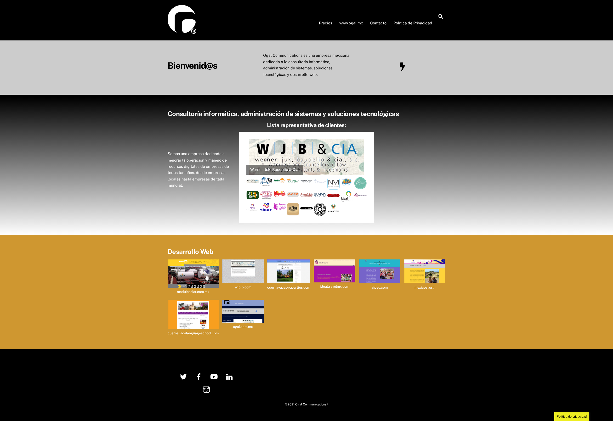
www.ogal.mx (351, 23)
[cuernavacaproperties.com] (288, 280)
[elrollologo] (347, 183)
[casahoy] (293, 193)
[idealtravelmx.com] (334, 279)
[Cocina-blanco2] (360, 186)
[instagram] (207, 389)
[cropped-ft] (306, 206)
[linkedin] (230, 376)
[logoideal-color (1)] (347, 198)
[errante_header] (293, 212)
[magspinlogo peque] (266, 195)
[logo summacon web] (320, 193)
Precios (325, 23)
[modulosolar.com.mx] (193, 284)
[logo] (266, 207)
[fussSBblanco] (320, 180)
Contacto (378, 23)
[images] (252, 195)
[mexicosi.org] (424, 280)
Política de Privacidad (412, 23)
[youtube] (214, 376)
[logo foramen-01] (306, 193)
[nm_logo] (333, 186)
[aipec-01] (252, 208)
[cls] (279, 206)
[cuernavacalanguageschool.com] (193, 325)
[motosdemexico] (279, 193)
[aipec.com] (379, 280)
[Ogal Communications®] (182, 31)
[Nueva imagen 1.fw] (333, 193)
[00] (293, 180)
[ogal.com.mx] (243, 319)
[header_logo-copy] (306, 180)
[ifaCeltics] (266, 182)
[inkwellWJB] (252, 180)
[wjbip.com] (243, 279)
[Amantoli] (333, 212)
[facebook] (199, 376)
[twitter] (184, 376)
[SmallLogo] (360, 193)
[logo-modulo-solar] (279, 180)
